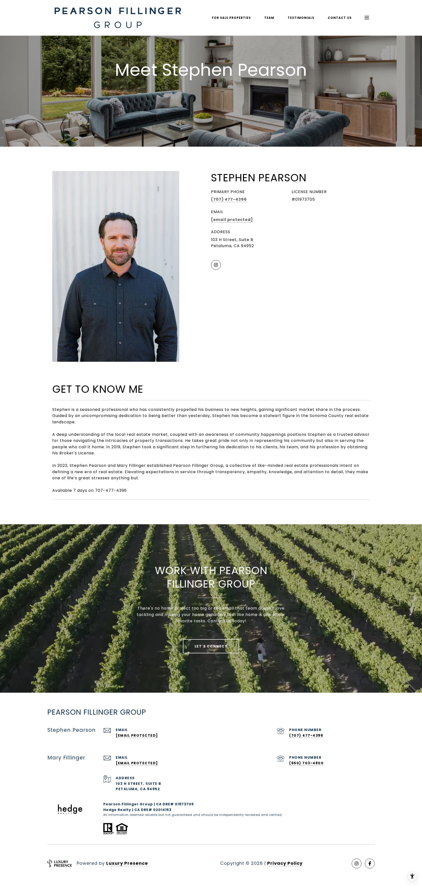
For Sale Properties (231, 18)
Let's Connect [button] (211, 646)
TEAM (269, 18)
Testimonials (301, 18)
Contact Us (340, 18)
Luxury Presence (127, 863)
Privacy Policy (285, 863)
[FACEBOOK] (370, 863)
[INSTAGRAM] (216, 265)
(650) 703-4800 (306, 763)
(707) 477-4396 (229, 199)
